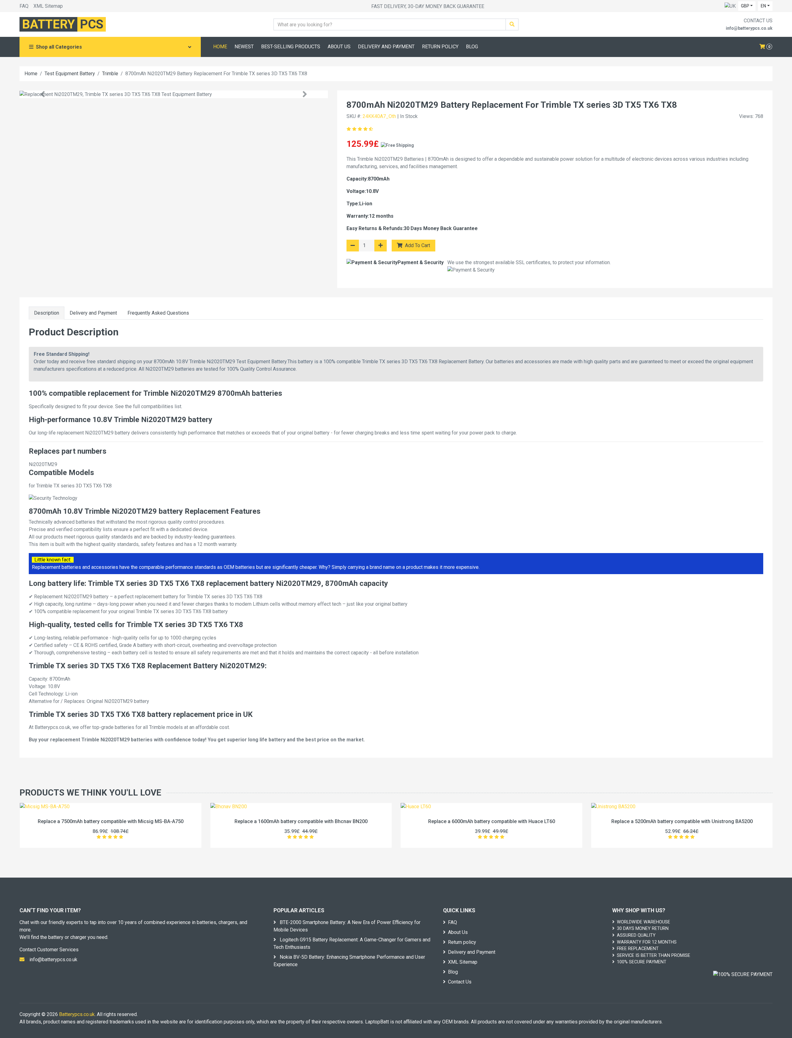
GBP (745, 5)
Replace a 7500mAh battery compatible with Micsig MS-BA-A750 (110, 821)
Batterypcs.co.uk (77, 1014)
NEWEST (244, 47)
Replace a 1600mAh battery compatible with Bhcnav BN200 (301, 821)
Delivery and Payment (93, 313)
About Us (458, 932)
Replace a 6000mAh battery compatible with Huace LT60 (491, 821)
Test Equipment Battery (70, 73)
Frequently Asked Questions (158, 313)
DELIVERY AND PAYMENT (386, 47)
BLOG (472, 47)
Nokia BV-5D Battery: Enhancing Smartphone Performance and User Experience (349, 960)
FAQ (23, 6)
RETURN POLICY (440, 47)
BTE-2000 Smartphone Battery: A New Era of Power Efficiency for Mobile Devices (346, 926)
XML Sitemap (48, 6)
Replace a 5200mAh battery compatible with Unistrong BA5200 (682, 821)
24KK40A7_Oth (379, 116)
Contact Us (459, 982)
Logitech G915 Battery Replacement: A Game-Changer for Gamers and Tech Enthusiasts (351, 943)
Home (30, 73)
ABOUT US (339, 47)
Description (46, 313)
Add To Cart (417, 245)
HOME (220, 47)
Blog (453, 972)
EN (763, 5)
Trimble (110, 73)
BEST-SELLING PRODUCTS (290, 47)
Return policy (462, 942)
